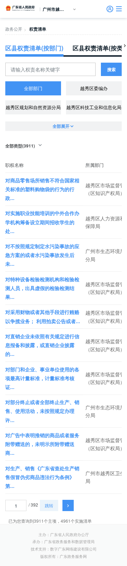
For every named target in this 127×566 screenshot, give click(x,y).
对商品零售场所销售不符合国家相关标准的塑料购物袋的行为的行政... (42, 189)
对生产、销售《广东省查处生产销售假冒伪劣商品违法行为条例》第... (42, 477)
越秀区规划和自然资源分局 (33, 107)
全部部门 (33, 88)
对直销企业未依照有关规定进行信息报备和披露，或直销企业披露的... (42, 345)
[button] (119, 9)
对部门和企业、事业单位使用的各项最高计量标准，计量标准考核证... (42, 378)
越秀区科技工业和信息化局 (93, 107)
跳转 (49, 505)
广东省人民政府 (20, 8)
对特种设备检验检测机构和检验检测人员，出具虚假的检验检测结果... (42, 288)
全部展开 (61, 126)
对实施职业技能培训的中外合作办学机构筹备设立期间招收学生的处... (42, 221)
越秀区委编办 (94, 88)
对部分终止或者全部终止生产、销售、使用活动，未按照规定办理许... (42, 410)
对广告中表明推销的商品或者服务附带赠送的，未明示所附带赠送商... (42, 444)
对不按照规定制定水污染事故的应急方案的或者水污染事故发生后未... (42, 255)
